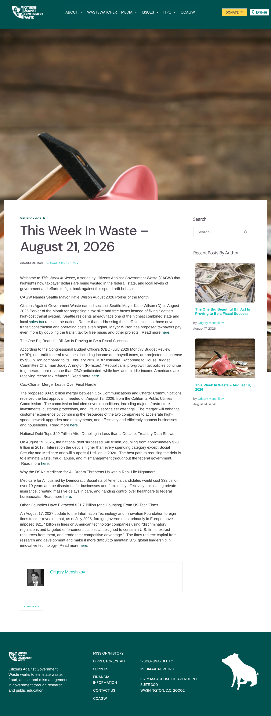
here (165, 332)
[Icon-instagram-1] (263, 12)
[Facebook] (257, 12)
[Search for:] (218, 232)
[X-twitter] (260, 12)
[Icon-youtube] (266, 12)
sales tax (36, 322)
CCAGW (188, 12)
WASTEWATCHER (102, 12)
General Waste (32, 217)
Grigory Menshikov (63, 262)
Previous (32, 606)
